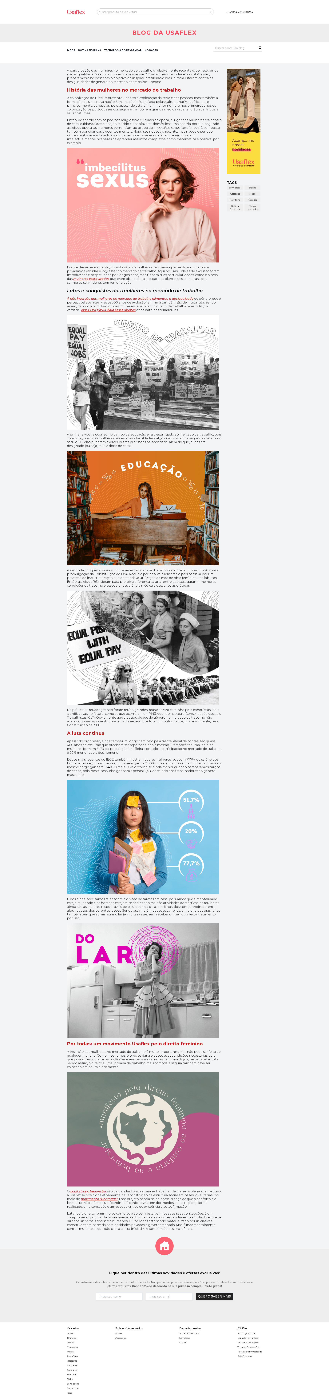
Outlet (183, 1342)
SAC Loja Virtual (246, 1333)
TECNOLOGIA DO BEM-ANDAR (123, 50)
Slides (70, 1379)
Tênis (69, 1392)
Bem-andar (235, 187)
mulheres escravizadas (91, 279)
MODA (71, 50)
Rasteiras (72, 1360)
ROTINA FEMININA (89, 50)
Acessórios (120, 1337)
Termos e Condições (248, 1342)
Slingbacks (73, 1383)
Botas (70, 1333)
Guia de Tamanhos (247, 1337)
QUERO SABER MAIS (214, 1296)
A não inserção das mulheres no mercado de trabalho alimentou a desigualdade (130, 298)
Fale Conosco (244, 1356)
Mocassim (72, 1347)
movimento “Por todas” (99, 1199)
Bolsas (252, 187)
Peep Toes (72, 1356)
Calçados (235, 193)
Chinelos (71, 1337)
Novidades (184, 1337)
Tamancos (72, 1388)
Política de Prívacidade (249, 1351)
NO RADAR (151, 50)
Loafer (70, 1342)
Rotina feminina (235, 207)
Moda (252, 193)
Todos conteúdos (252, 207)
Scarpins (71, 1374)
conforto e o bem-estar (88, 1191)
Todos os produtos (189, 1333)
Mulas (70, 1351)
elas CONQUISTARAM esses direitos (108, 310)
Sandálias (72, 1365)
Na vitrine (235, 199)
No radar (252, 199)
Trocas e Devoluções (248, 1347)
